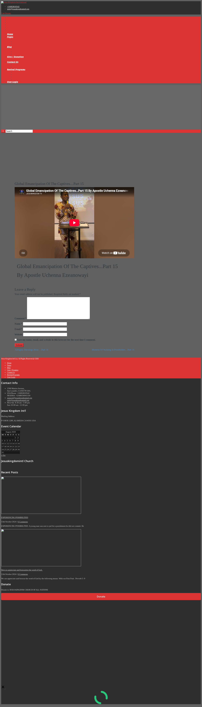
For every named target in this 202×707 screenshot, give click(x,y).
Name (18, 324)
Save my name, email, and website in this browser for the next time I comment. (56, 340)
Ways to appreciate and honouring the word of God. (22, 570)
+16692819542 (13, 6)
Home (10, 34)
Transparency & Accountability (25, 72)
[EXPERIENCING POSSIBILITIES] (41, 513)
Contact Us (12, 61)
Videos (9, 134)
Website (18, 334)
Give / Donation (15, 56)
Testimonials (18, 44)
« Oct (3, 455)
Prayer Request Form (21, 49)
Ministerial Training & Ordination (26, 74)
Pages (10, 36)
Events (15, 52)
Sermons (16, 39)
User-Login (12, 81)
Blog (9, 46)
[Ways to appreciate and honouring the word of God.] (41, 566)
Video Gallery (18, 54)
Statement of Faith (20, 64)
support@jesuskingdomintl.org (19, 398)
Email (18, 329)
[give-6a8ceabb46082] (3, 688)
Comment (20, 318)
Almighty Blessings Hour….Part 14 (31, 349)
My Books (17, 59)
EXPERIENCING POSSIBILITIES (14, 517)
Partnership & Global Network (25, 79)
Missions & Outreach (21, 77)
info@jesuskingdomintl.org (18, 9)
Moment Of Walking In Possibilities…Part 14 (113, 349)
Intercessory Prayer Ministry (24, 67)
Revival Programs (16, 69)
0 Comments (23, 522)
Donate (8, 13)
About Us (17, 42)
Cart (3, 13)
